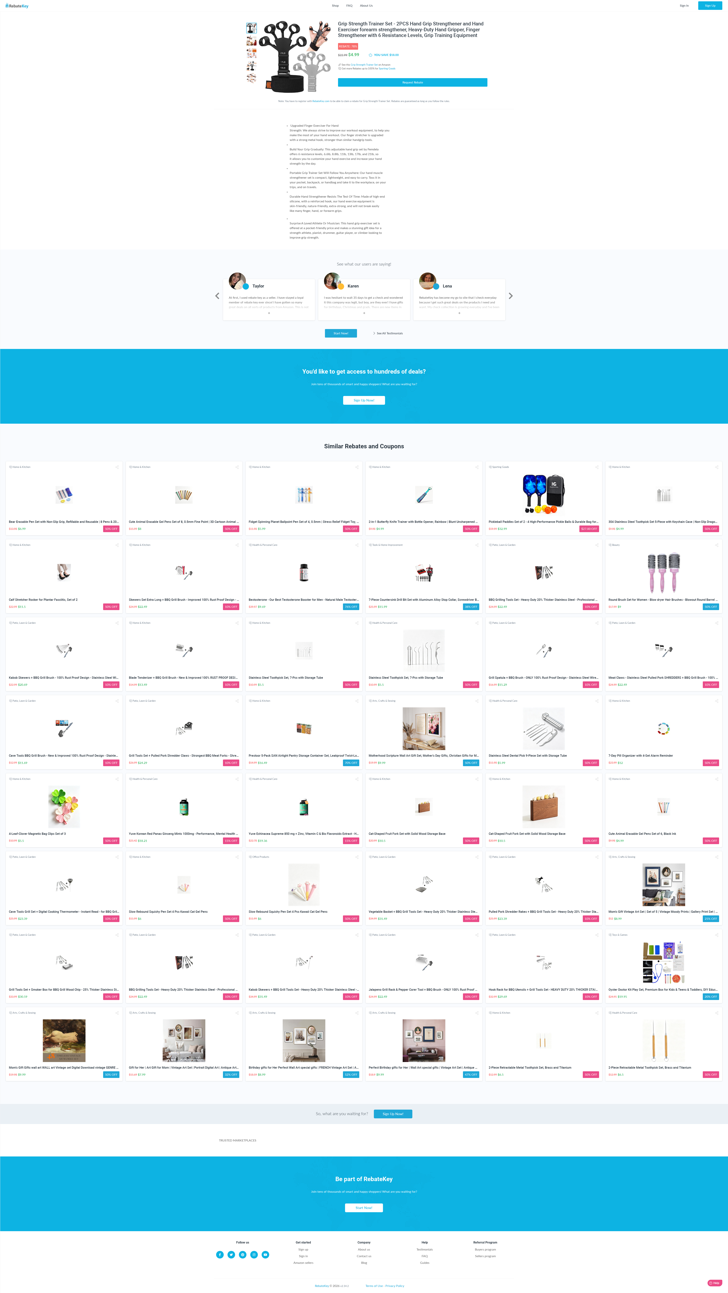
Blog (364, 1262)
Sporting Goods (387, 68)
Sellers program (485, 1256)
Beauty (616, 544)
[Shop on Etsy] (431, 1142)
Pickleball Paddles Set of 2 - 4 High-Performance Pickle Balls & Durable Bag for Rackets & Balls (553, 522)
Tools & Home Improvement (387, 544)
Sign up (303, 1249)
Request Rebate (412, 82)
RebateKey (322, 1286)
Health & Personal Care (264, 544)
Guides (424, 1262)
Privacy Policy (394, 1286)
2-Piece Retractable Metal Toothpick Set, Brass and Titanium (530, 1067)
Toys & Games (620, 934)
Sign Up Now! (364, 400)
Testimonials (425, 1249)
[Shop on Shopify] (473, 1142)
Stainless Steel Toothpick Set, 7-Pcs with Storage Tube (286, 677)
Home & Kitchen (21, 466)
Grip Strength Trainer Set (364, 64)
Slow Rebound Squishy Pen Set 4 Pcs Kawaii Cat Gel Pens (168, 912)
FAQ (349, 5)
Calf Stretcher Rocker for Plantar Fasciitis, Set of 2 (43, 600)
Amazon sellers (303, 1262)
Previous (217, 296)
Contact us (364, 1256)
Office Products (260, 856)
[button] (117, 467)
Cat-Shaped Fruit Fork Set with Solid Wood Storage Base (407, 834)
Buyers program (485, 1249)
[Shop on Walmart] (305, 1142)
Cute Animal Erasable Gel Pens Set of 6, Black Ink (642, 834)
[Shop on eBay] (389, 1142)
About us (364, 1249)
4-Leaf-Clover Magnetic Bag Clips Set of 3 (37, 834)
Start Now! (341, 333)
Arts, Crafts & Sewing (383, 700)
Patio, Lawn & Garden (503, 544)
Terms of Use (374, 1286)
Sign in (303, 1256)
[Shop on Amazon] (347, 1142)
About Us (366, 5)
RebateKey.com (320, 101)
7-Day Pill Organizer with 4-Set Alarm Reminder (641, 755)
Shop (335, 5)
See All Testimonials (389, 333)
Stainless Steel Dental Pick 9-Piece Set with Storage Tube (528, 755)
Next (510, 296)
